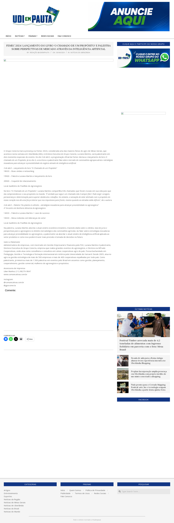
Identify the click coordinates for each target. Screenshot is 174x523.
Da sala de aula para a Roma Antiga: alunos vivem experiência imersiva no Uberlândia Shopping (148, 360)
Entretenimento (11, 493)
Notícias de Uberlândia (80, 52)
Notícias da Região (12, 499)
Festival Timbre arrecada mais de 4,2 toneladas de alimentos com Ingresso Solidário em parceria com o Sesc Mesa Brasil (141, 345)
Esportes (8, 496)
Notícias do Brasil (11, 508)
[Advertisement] (58, 130)
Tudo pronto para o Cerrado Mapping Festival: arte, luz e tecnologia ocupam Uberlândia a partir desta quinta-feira (148, 387)
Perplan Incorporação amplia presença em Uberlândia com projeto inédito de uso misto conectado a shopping (149, 374)
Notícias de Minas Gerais (14, 502)
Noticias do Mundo (12, 511)
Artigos (7, 490)
